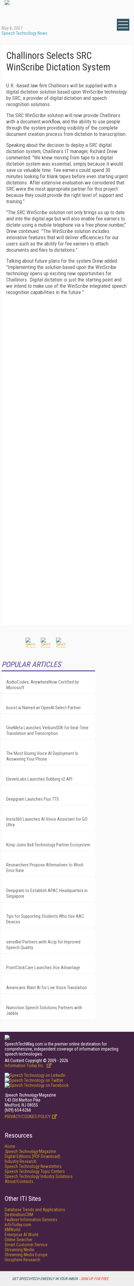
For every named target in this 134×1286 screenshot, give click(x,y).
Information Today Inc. (25, 1065)
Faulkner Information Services (31, 1219)
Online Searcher (18, 1239)
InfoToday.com (18, 1224)
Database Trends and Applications (35, 1209)
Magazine (30, 1151)
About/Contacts (19, 1181)
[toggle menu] (123, 25)
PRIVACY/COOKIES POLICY (27, 1116)
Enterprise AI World (21, 1234)
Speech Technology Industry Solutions (39, 1176)
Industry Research (20, 1161)
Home (10, 1146)
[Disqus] (67, 378)
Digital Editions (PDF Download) (32, 1156)
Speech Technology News (24, 33)
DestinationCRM (19, 1214)
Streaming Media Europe (26, 1254)
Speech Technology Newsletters (33, 1166)
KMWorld (12, 1229)
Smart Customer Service (26, 1244)
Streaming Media (19, 1249)
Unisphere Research (22, 1259)
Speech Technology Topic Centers (35, 1171)
